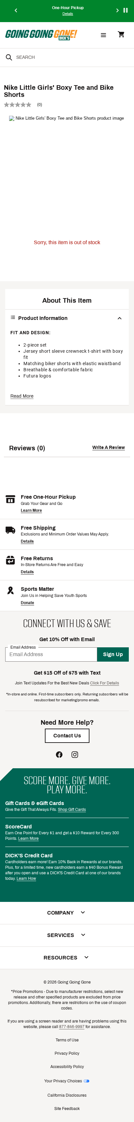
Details (27, 541)
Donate (27, 603)
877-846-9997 (72, 1026)
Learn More (31, 510)
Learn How (26, 878)
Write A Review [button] (108, 447)
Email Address (23, 647)
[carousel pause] (125, 10)
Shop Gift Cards (72, 809)
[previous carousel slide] (16, 11)
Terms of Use (67, 1040)
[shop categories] (103, 35)
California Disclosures (67, 1095)
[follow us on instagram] (75, 755)
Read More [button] (22, 396)
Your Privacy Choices (63, 1081)
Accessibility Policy (67, 1066)
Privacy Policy (67, 1053)
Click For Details (104, 683)
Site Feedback (67, 1108)
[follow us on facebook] (59, 755)
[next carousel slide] (118, 11)
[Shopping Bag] (121, 35)
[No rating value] (20, 104)
